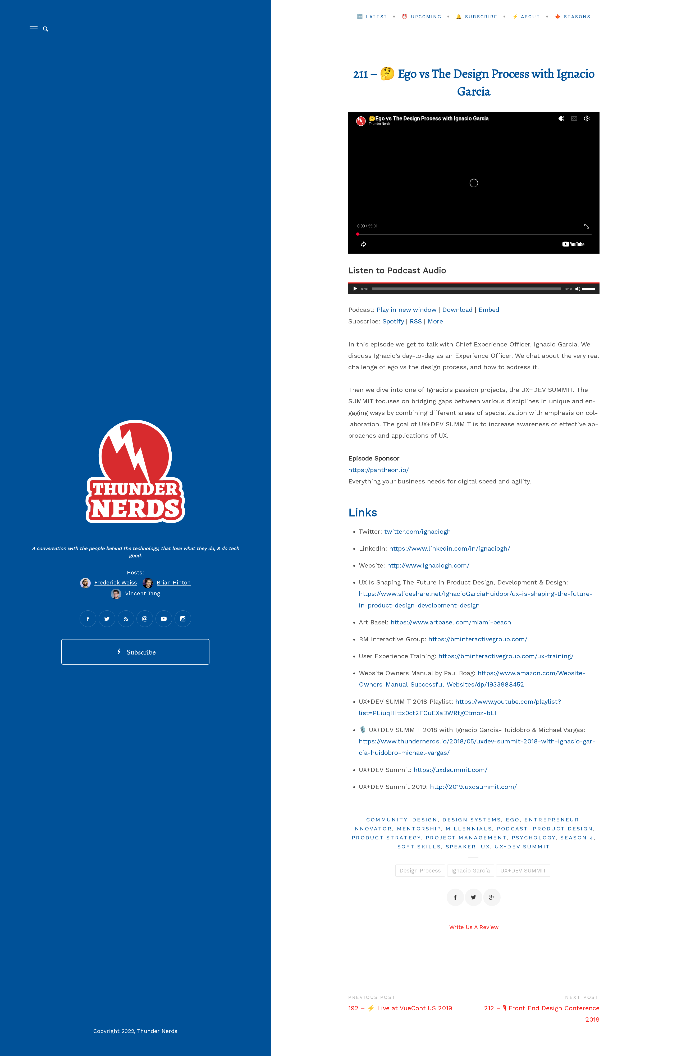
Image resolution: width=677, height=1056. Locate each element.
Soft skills (419, 846)
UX (485, 846)
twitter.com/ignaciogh (417, 531)
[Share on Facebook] (455, 897)
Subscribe (139, 652)
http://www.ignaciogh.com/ (428, 565)
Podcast (512, 828)
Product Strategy (386, 837)
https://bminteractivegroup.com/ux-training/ (506, 656)
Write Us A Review (474, 927)
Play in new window (406, 309)
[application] (474, 289)
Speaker (461, 846)
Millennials (469, 828)
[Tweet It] (473, 897)
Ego (513, 819)
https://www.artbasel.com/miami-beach (451, 622)
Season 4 (577, 837)
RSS (416, 321)
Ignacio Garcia (470, 870)
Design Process (420, 870)
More (435, 321)
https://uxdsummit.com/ (450, 770)
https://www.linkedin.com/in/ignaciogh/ (449, 548)
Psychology (534, 837)
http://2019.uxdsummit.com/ (473, 786)
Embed (488, 309)
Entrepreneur (551, 819)
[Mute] (577, 288)
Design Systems (471, 819)
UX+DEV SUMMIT (522, 846)
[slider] (589, 288)
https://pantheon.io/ (378, 470)
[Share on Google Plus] (492, 897)
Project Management (466, 837)
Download (457, 309)
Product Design (563, 828)
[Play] (355, 288)
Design (425, 819)
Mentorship (419, 828)
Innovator (372, 828)
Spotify (393, 321)
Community (387, 819)
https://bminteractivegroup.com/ (477, 639)
